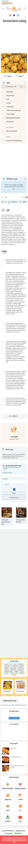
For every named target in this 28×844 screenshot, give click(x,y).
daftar (21, 185)
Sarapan (20, 799)
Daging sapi (7, 799)
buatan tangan (13, 667)
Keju (20, 821)
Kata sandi (5, 479)
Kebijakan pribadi (20, 831)
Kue (15, 664)
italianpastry (20, 669)
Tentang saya (8, 833)
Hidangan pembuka (20, 788)
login (9, 705)
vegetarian (22, 673)
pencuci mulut (7, 666)
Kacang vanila (10, 121)
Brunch (8, 810)
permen (11, 673)
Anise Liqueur (17, 110)
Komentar (14, 416)
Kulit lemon (11, 106)
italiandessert (13, 669)
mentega (10, 91)
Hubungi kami (18, 833)
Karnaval (7, 821)
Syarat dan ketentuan (8, 831)
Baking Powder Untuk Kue (14, 118)
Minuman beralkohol (7, 788)
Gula (9, 103)
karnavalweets (21, 664)
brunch (11, 664)
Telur (8, 99)
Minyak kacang (18, 140)
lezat (16, 673)
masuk (14, 185)
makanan (21, 666)
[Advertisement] (14, 38)
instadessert (20, 667)
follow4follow (15, 666)
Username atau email (7, 473)
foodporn (6, 667)
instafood (7, 669)
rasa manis (6, 673)
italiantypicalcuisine (8, 671)
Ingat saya (6, 484)
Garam (13, 114)
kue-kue (22, 671)
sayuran (14, 674)
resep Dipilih (14, 437)
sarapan (6, 664)
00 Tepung (11, 95)
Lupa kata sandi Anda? (8, 467)
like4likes (16, 671)
